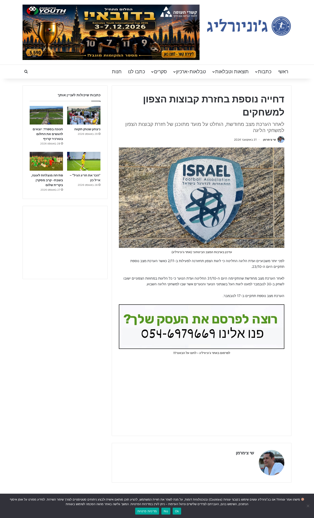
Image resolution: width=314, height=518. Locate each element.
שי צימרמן (269, 139)
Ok (177, 511)
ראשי (283, 71)
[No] (308, 506)
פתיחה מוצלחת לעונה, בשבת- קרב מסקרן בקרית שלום (47, 180)
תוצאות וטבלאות (232, 71)
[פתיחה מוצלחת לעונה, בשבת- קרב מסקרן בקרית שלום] (46, 161)
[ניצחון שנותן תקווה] (83, 115)
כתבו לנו (136, 71)
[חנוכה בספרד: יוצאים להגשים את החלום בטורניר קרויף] (46, 115)
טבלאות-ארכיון (191, 71)
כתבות (264, 71)
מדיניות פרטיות (147, 511)
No (166, 511)
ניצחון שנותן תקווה (87, 129)
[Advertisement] (201, 392)
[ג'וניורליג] (248, 26)
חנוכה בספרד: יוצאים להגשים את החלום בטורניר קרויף (48, 134)
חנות (117, 71)
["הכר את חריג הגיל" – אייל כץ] (83, 161)
